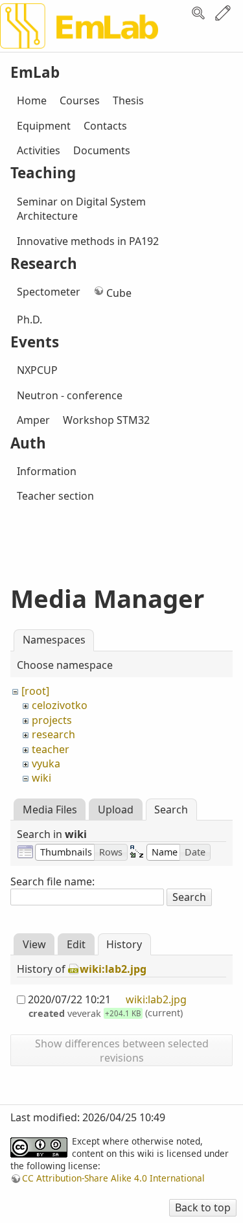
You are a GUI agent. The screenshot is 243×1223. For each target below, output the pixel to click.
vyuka (46, 763)
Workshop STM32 (106, 420)
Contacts (105, 126)
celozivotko (59, 705)
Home (32, 100)
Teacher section (55, 496)
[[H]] (79, 37)
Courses (80, 100)
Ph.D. (29, 319)
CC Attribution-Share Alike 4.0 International (113, 1178)
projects (52, 720)
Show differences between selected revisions (122, 1050)
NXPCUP (37, 370)
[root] (35, 691)
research (53, 734)
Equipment (44, 126)
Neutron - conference (69, 395)
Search (198, 13)
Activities (38, 150)
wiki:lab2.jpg (113, 969)
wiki (41, 778)
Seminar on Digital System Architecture (81, 208)
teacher (50, 749)
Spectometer (48, 292)
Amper (33, 420)
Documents (101, 150)
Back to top (203, 1207)
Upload (115, 809)
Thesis (128, 100)
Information (46, 471)
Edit (223, 13)
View (34, 944)
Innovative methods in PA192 (88, 241)
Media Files (50, 809)
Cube (119, 293)
